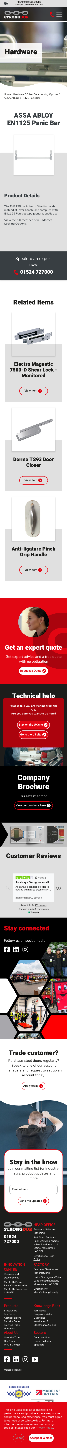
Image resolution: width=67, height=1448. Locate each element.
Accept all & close (41, 1438)
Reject (18, 1438)
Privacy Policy (44, 1428)
